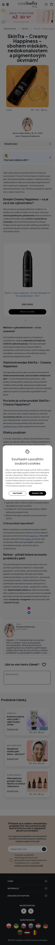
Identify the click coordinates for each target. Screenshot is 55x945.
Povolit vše (37, 493)
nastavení (17, 493)
